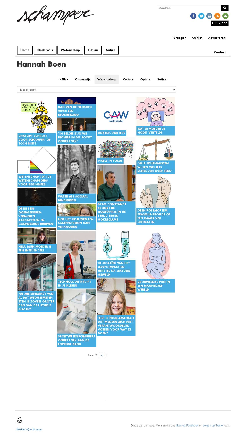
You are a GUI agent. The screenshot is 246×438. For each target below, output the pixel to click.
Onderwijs (45, 50)
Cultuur (93, 50)
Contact (220, 52)
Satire (110, 50)
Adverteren (217, 38)
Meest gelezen (48, 374)
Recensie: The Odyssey (57, 382)
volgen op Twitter (213, 425)
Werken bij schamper (29, 429)
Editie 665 (220, 23)
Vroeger (179, 38)
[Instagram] (209, 15)
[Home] (57, 15)
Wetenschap (70, 50)
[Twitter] (201, 15)
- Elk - (64, 79)
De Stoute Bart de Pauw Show (61, 396)
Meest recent (70, 374)
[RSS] (217, 15)
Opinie (145, 79)
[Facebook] (193, 15)
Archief (197, 38)
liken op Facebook (187, 425)
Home (24, 50)
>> (102, 355)
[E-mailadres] (225, 15)
